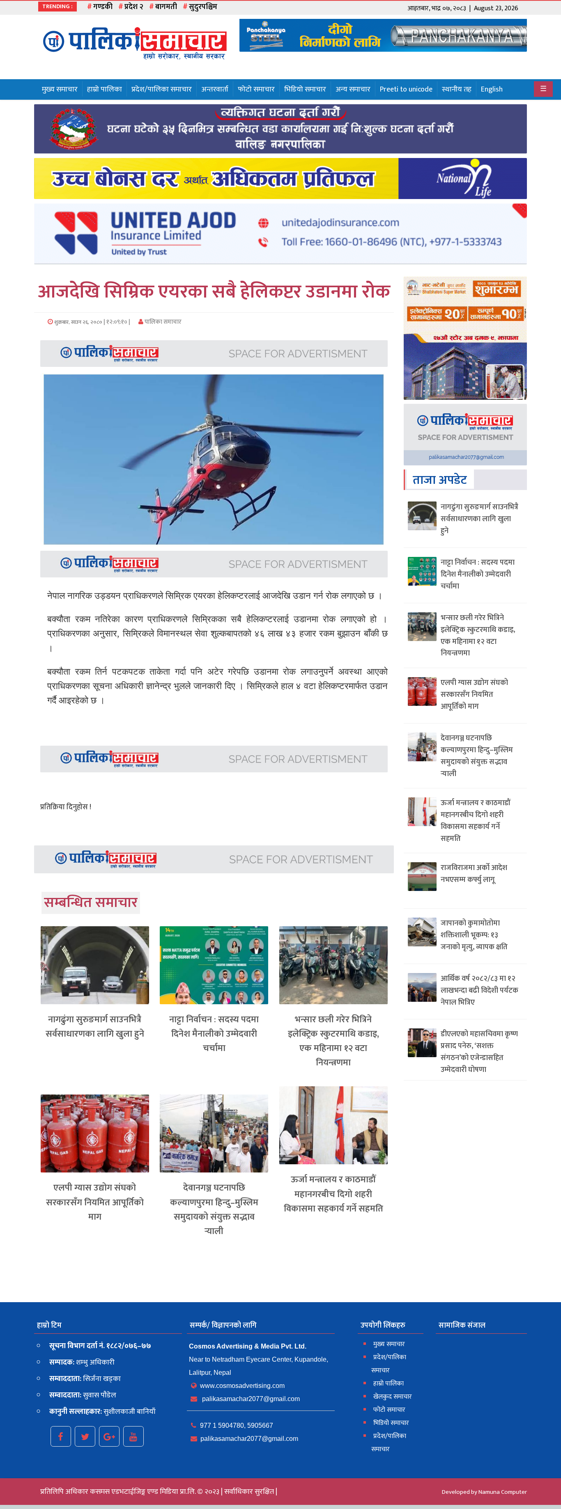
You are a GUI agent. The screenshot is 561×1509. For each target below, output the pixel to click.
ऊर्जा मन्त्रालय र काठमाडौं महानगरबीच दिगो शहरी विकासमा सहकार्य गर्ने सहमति (333, 1194)
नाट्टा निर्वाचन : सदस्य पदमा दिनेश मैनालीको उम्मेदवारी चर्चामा (214, 1034)
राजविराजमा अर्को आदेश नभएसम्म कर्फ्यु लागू (474, 874)
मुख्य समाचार (60, 89)
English (492, 89)
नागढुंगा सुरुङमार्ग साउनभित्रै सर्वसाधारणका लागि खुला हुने (95, 1027)
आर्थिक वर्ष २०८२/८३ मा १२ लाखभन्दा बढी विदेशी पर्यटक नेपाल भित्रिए (479, 991)
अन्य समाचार (353, 89)
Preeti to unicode (406, 89)
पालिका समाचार (162, 322)
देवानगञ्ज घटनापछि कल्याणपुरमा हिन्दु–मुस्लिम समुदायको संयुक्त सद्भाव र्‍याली (214, 1209)
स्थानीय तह (456, 89)
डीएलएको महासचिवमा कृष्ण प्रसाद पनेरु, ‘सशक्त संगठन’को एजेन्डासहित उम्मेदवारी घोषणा (479, 1052)
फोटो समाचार (256, 89)
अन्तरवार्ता (214, 89)
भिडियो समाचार (305, 89)
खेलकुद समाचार (392, 1396)
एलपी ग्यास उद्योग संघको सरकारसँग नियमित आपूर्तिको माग (95, 1202)
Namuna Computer (502, 1492)
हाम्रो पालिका (104, 89)
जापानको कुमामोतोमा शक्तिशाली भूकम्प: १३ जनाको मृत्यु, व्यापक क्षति (474, 935)
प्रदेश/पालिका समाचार (161, 89)
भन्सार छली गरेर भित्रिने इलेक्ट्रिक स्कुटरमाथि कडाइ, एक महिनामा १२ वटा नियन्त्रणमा (333, 1041)
